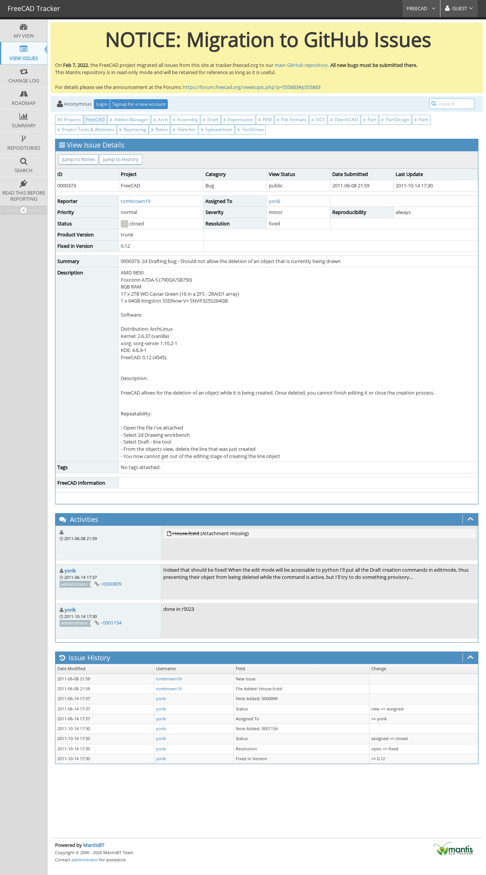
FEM (267, 119)
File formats (293, 119)
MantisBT (93, 845)
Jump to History (121, 159)
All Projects (69, 119)
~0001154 (111, 622)
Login (101, 104)
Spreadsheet (218, 129)
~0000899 (111, 583)
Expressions (240, 119)
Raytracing (134, 129)
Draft (212, 119)
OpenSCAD (345, 119)
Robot (161, 129)
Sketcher (186, 129)
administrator (84, 859)
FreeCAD (417, 8)
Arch (162, 119)
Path (423, 119)
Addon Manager (130, 119)
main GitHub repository (301, 65)
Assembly (187, 119)
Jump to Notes (78, 159)
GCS (320, 119)
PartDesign (397, 119)
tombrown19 (135, 201)
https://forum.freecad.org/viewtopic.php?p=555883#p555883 (251, 87)
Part (371, 119)
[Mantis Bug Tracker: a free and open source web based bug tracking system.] (453, 848)
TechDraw (252, 129)
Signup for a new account (139, 104)
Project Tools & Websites (87, 129)
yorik (274, 201)
